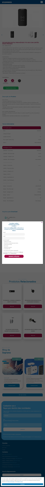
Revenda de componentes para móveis (11, 243)
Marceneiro (6, 245)
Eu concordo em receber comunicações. (11, 250)
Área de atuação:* (6, 240)
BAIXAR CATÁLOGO (14, 256)
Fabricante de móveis (8, 244)
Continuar (22, 484)
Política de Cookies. (20, 481)
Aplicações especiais (8, 247)
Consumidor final (7, 248)
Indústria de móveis (7, 241)
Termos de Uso (13, 253)
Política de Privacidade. (11, 481)
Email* (4, 236)
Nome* (4, 232)
